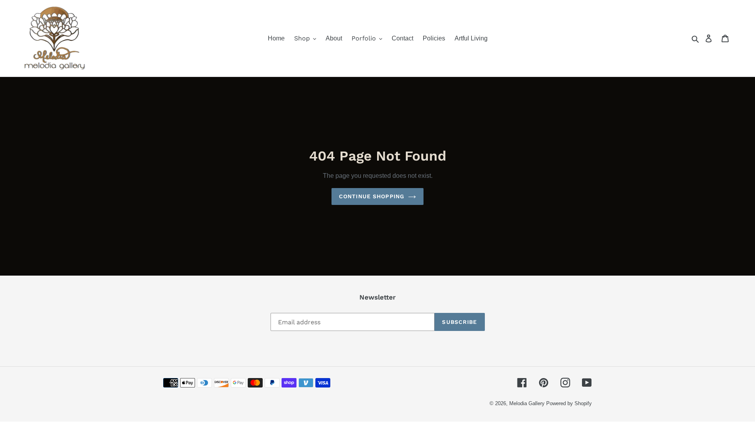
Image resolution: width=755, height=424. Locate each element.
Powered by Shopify (569, 403)
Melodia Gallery (527, 403)
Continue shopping (371, 196)
